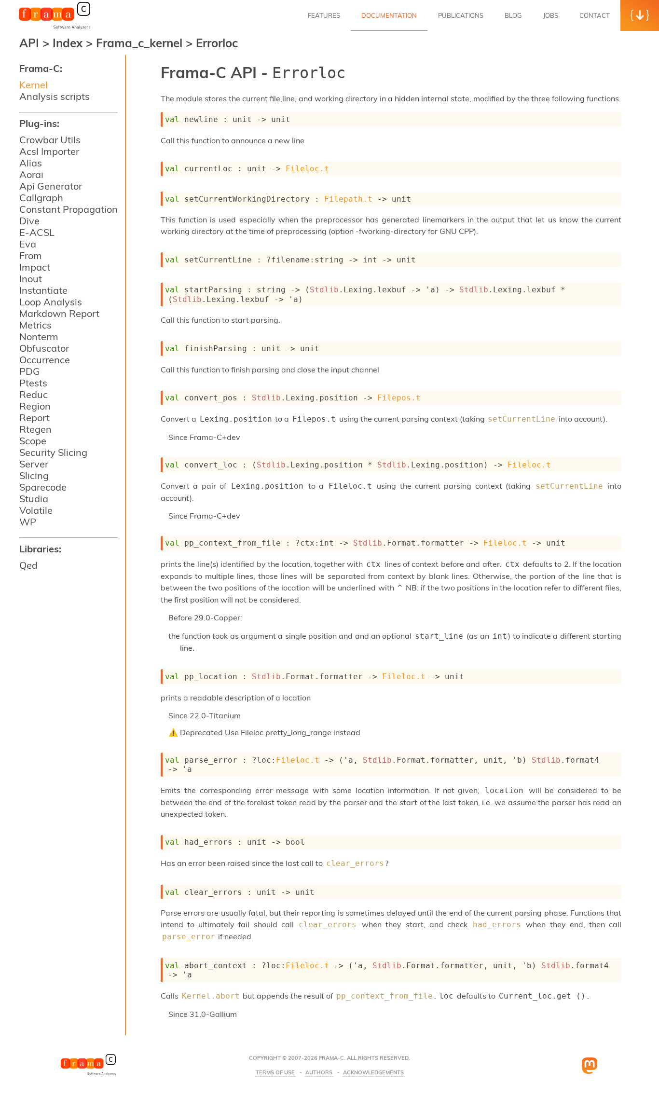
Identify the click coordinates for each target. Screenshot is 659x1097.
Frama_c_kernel (141, 43)
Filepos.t (399, 397)
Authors (318, 1073)
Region (35, 406)
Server (33, 464)
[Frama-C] (54, 28)
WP (27, 522)
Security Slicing (53, 452)
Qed (28, 565)
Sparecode (43, 487)
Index (69, 43)
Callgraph (41, 198)
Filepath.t (348, 199)
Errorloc (217, 43)
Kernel (33, 85)
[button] (639, 15)
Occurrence (44, 360)
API (29, 43)
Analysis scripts (54, 96)
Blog (513, 15)
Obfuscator (44, 348)
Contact (594, 15)
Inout (30, 279)
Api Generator (50, 186)
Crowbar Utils (50, 140)
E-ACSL (37, 232)
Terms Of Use (275, 1073)
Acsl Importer (49, 151)
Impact (34, 267)
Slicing (34, 475)
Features (324, 15)
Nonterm (38, 336)
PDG (29, 371)
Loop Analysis (50, 302)
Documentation (389, 15)
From (30, 255)
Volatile (36, 510)
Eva (27, 244)
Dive (29, 221)
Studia (33, 499)
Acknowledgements (373, 1073)
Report (34, 417)
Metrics (35, 325)
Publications (460, 15)
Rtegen (35, 429)
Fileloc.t (307, 168)
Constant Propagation (68, 209)
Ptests (33, 383)
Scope (32, 441)
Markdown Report (59, 313)
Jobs (550, 15)
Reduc (33, 394)
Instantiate (43, 290)
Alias (30, 163)
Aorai (31, 174)
